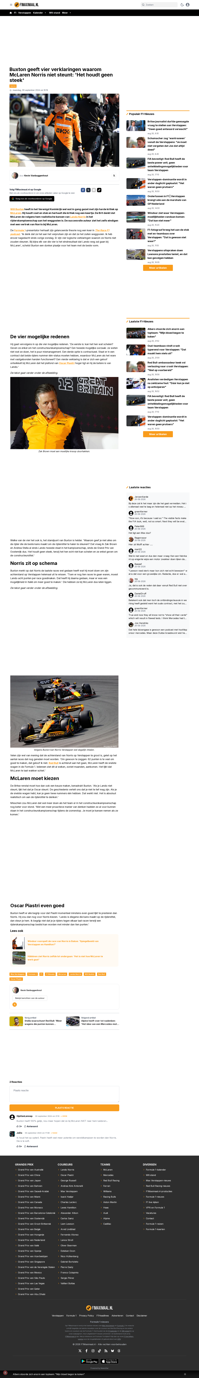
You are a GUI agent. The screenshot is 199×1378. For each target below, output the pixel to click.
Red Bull (53, 763)
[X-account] (80, 1350)
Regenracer (141, 538)
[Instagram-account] (93, 1350)
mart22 (138, 549)
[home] (10, 13)
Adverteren (117, 1315)
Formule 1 (20, 230)
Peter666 (139, 526)
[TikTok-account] (99, 1350)
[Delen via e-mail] (94, 190)
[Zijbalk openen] (11, 4)
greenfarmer (141, 511)
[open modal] (188, 5)
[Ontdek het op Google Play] (89, 1361)
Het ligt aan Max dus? (140, 533)
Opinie (13, 86)
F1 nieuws (50, 974)
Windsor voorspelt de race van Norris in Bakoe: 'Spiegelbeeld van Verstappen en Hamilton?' (63, 943)
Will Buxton (17, 209)
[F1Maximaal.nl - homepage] (26, 4)
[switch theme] (182, 5)
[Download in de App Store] (109, 1361)
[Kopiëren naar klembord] (99, 190)
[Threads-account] (119, 1350)
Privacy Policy (86, 1315)
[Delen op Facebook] (83, 190)
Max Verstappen (18, 974)
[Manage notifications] (5, 1373)
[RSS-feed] (106, 1350)
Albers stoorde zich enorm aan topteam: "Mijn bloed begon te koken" (49, 1374)
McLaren (15, 213)
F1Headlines (103, 1315)
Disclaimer (142, 1315)
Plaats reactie (64, 1107)
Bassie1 (138, 564)
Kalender (38, 12)
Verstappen (24, 12)
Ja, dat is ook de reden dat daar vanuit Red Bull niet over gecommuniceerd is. (158, 587)
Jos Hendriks (141, 623)
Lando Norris (78, 216)
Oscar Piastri (67, 363)
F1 (15, 12)
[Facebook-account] (86, 1350)
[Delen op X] (88, 190)
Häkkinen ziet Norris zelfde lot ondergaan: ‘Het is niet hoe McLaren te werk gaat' (65, 958)
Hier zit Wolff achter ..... (141, 544)
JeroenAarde (141, 497)
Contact (130, 1315)
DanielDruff (140, 593)
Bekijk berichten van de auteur (29, 998)
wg (136, 579)
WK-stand (54, 12)
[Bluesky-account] (112, 1350)
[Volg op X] (114, 175)
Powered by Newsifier (99, 1368)
